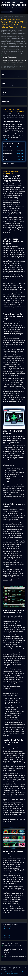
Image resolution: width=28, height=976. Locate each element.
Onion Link (20, 147)
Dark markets (7, 931)
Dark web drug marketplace (11, 928)
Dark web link (7, 926)
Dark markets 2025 (8, 933)
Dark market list (15, 972)
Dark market (7, 935)
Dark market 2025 (8, 973)
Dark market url (8, 937)
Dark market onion (5, 972)
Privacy (16, 973)
